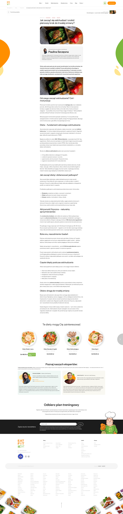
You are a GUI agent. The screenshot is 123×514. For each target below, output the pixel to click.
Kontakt (95, 446)
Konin (44, 476)
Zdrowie (58, 17)
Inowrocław (32, 486)
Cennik (46, 3)
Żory (94, 493)
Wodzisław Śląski (96, 478)
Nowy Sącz (58, 475)
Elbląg (19, 493)
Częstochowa (20, 490)
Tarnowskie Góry (84, 486)
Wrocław (95, 481)
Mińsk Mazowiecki (46, 493)
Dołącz (80, 424)
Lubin (44, 486)
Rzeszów (70, 484)
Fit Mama (70, 447)
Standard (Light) (46, 446)
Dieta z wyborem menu (47, 443)
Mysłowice (45, 495)
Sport (44, 447)
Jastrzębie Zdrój (33, 487)
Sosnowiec (83, 473)
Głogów (32, 478)
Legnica (44, 482)
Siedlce (69, 486)
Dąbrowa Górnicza (21, 492)
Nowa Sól (57, 473)
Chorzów (19, 487)
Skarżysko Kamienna (72, 490)
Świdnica (82, 482)
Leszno (44, 484)
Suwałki (82, 479)
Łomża (44, 489)
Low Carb (70, 444)
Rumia (69, 481)
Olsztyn (57, 476)
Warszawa (95, 473)
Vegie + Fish (58, 446)
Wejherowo (95, 475)
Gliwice (31, 476)
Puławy (69, 476)
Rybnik (69, 482)
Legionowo (45, 481)
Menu (82, 447)
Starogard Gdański (84, 478)
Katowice (32, 493)
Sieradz (69, 489)
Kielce (31, 495)
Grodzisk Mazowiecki (34, 482)
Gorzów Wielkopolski (34, 481)
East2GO (103, 466)
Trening (53, 17)
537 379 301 (36, 379)
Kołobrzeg (45, 475)
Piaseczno (58, 489)
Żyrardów (95, 495)
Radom (69, 478)
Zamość (95, 484)
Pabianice (57, 487)
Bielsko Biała (20, 479)
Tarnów (82, 487)
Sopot (69, 495)
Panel (104, 3)
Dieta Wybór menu (27, 349)
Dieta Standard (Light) (50, 349)
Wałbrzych (83, 495)
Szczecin (82, 481)
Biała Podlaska (20, 476)
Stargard (82, 476)
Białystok (19, 478)
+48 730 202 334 (22, 450)
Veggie (57, 447)
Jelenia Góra (32, 490)
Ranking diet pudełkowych (86, 453)
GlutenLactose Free (72, 443)
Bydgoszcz (20, 482)
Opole (57, 478)
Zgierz (94, 490)
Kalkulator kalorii (97, 444)
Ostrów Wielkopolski (60, 482)
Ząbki (94, 487)
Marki (44, 492)
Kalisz (31, 492)
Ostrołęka (58, 479)
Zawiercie (95, 486)
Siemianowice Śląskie (72, 487)
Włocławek (95, 476)
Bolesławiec (20, 481)
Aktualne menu (64, 3)
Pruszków (70, 475)
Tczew (82, 489)
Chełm (19, 486)
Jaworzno (32, 489)
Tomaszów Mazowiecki (85, 490)
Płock (57, 495)
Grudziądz (32, 484)
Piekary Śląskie (58, 490)
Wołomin (95, 479)
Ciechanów (20, 489)
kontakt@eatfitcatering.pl (39, 381)
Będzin (19, 475)
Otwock (57, 486)
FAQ (95, 443)
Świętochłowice (84, 484)
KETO (69, 446)
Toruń (82, 492)
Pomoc (81, 3)
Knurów (44, 473)
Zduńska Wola (96, 489)
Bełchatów (20, 473)
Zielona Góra (95, 492)
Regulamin (83, 450)
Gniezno (32, 479)
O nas (71, 3)
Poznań (69, 473)
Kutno (44, 479)
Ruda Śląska (70, 479)
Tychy (82, 493)
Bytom (19, 484)
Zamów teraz (112, 3)
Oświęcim (58, 484)
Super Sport (58, 443)
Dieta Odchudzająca (73, 349)
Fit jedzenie (48, 17)
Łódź (44, 490)
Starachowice (83, 475)
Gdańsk (31, 473)
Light (44, 444)
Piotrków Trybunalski (60, 493)
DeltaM (99, 466)
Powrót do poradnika (15, 12)
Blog (76, 3)
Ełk (18, 495)
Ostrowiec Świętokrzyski (60, 481)
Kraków (44, 478)
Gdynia (31, 475)
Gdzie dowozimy (54, 3)
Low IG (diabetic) (59, 444)
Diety (40, 3)
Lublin (44, 487)
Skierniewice (70, 492)
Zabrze (94, 482)
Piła (56, 492)
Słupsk (69, 493)
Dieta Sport (95, 349)
